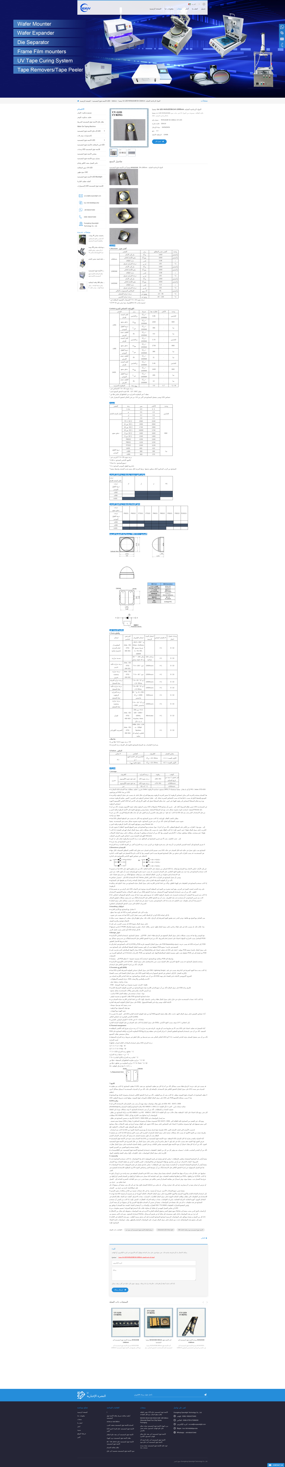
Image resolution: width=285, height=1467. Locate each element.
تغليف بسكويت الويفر (84, 117)
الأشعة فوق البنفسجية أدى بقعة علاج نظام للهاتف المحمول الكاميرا (153, 1435)
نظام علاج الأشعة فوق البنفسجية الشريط (90, 122)
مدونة (79, 1430)
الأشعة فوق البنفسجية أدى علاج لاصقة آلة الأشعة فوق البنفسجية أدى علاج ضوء (152, 1441)
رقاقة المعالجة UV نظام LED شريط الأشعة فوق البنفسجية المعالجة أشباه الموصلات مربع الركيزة (97, 283)
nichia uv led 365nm (113, 1421)
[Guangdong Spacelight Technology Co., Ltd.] (85, 7)
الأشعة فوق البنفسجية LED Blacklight (89, 177)
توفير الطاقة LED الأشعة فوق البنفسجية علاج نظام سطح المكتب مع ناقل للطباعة (154, 1413)
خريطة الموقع (81, 1434)
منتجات (179, 8)
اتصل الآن (158, 141)
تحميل (203, 8)
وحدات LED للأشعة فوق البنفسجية (88, 149)
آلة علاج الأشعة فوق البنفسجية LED (89, 131)
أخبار (187, 8)
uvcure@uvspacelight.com (92, 196)
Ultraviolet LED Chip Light (165, 1230)
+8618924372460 (190, 1432)
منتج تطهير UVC (82, 172)
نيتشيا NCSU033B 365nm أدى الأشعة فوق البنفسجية (125, 1341)
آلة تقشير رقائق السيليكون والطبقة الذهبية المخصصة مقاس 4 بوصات (97, 236)
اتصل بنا (195, 8)
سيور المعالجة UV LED (85, 167)
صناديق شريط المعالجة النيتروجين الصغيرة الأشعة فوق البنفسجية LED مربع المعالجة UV (97, 271)
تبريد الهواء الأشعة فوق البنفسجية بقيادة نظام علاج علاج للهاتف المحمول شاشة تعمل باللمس (154, 1428)
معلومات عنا (169, 8)
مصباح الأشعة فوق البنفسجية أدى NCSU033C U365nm (158, 1341)
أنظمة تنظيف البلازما (84, 181)
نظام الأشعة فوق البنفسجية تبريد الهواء (119, 1438)
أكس (78, 1437)
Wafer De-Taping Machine (86, 126)
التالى (203, 1238)
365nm (114, 101)
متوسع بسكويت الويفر (84, 113)
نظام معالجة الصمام (113, 1447)
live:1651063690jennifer (91, 203)
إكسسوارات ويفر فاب (84, 135)
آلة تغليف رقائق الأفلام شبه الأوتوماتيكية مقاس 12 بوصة (97, 247)
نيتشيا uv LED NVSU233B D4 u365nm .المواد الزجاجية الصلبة (136, 1257)
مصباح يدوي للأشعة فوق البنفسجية (88, 158)
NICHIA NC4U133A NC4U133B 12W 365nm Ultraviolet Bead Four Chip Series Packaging (154, 1420)
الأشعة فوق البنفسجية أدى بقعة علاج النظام (120, 1434)
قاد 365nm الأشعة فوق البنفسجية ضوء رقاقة (190, 1230)
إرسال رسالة (118, 1290)
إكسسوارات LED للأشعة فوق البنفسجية (90, 186)
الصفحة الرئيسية (155, 8)
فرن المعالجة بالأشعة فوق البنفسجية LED (91, 145)
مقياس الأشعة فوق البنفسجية (87, 154)
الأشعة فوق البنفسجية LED (101, 101)
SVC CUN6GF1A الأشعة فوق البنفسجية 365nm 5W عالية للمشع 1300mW (191, 1341)
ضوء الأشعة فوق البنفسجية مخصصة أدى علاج (120, 1451)
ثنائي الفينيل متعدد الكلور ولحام (87, 163)
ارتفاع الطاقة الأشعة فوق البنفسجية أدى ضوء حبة (139, 1230)
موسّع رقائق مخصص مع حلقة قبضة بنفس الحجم (97, 259)
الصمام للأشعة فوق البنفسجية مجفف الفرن (120, 1425)
